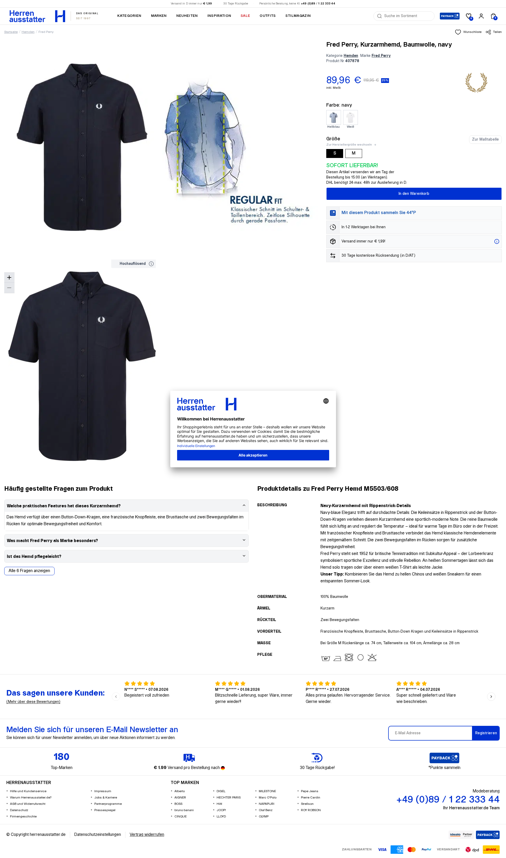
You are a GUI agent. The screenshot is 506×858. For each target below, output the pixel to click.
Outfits (268, 15)
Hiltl (219, 803)
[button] (468, 32)
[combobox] (407, 16)
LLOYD (221, 816)
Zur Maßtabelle (485, 139)
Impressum (102, 791)
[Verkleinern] (9, 288)
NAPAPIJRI (266, 803)
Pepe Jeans (309, 791)
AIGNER (180, 797)
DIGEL (221, 791)
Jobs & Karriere (105, 797)
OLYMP (264, 816)
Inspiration (219, 15)
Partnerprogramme (108, 803)
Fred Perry (45, 32)
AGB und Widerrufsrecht (27, 803)
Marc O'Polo (267, 797)
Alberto (179, 791)
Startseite (11, 32)
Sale (245, 15)
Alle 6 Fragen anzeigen (29, 571)
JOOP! (221, 810)
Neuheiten (187, 15)
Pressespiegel (104, 810)
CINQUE (180, 816)
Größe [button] (333, 139)
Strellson (307, 803)
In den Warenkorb (413, 194)
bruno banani (184, 810)
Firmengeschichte (23, 816)
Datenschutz (19, 810)
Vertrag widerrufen (147, 835)
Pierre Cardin (310, 797)
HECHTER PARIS (229, 797)
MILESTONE (267, 791)
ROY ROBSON (311, 810)
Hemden (28, 32)
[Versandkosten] (496, 241)
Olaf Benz (266, 810)
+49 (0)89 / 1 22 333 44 (318, 3)
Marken (159, 15)
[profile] (481, 16)
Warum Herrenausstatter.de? (31, 797)
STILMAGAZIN (298, 15)
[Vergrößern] (9, 277)
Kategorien (129, 15)
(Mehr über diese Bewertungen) (33, 702)
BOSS (178, 803)
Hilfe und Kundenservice (28, 791)
